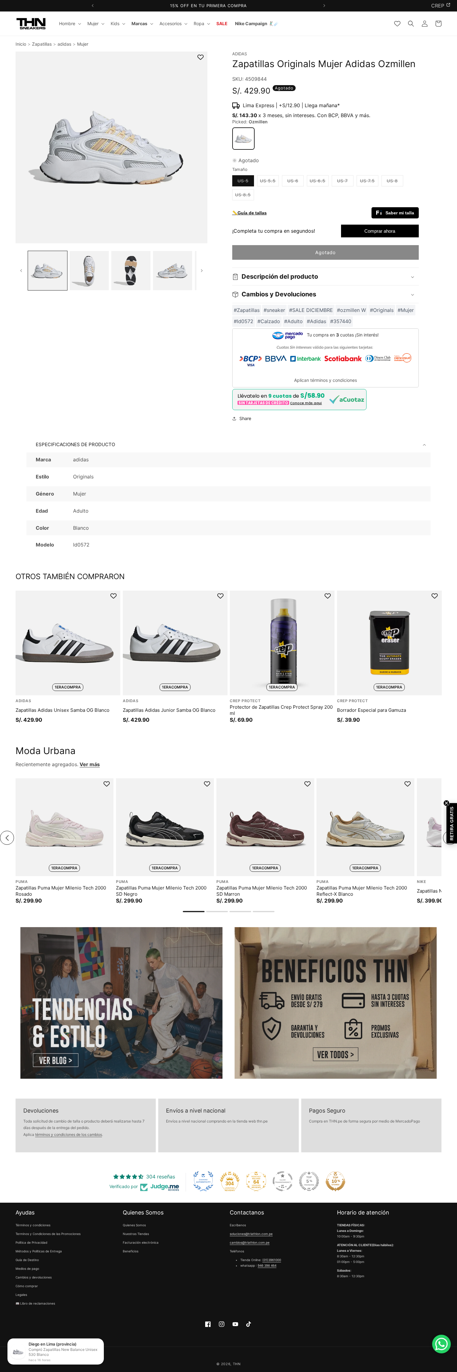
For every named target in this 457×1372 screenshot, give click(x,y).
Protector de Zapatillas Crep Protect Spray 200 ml (281, 710)
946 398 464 (267, 1266)
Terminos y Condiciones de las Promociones (48, 1234)
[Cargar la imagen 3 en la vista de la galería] (130, 270)
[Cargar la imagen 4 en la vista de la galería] (172, 270)
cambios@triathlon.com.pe (250, 1243)
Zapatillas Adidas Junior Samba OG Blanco (169, 710)
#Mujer (406, 310)
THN (237, 1364)
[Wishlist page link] (397, 24)
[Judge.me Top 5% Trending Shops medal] (309, 1181)
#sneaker (274, 310)
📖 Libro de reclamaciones (35, 1304)
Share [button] (245, 418)
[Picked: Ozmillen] (243, 138)
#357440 (340, 321)
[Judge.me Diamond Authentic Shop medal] (203, 1181)
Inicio (21, 44)
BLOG (437, 5)
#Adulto (293, 321)
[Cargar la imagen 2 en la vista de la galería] (89, 270)
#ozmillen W (351, 310)
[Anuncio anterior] (92, 5)
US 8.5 (244, 196)
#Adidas (316, 321)
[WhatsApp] (441, 1344)
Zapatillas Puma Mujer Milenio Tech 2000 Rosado (61, 891)
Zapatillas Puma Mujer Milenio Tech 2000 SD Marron (261, 891)
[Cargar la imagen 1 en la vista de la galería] (47, 270)
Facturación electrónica (141, 1243)
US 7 (345, 182)
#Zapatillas (247, 310)
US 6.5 (319, 182)
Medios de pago (27, 1269)
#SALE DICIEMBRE (311, 310)
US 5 (246, 182)
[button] (69, 23)
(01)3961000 (271, 1260)
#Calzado (268, 321)
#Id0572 (243, 321)
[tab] (194, 911)
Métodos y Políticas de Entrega (39, 1251)
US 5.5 (269, 182)
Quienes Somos (134, 1225)
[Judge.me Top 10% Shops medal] (335, 1181)
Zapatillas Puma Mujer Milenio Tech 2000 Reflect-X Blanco (361, 891)
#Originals (382, 310)
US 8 (395, 182)
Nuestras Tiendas (136, 1234)
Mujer (82, 44)
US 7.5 (369, 182)
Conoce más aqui (306, 403)
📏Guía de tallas (249, 213)
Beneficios (130, 1251)
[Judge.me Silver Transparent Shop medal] (283, 1181)
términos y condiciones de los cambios (68, 1134)
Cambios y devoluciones (34, 1277)
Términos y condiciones (33, 1225)
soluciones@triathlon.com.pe (251, 1234)
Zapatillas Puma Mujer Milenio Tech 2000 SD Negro (161, 891)
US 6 (295, 182)
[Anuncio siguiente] (324, 5)
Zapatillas (42, 44)
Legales (21, 1295)
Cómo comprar (27, 1286)
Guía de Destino (27, 1260)
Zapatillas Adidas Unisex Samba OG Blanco (62, 710)
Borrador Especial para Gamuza (371, 710)
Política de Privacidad (31, 1243)
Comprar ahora (379, 231)
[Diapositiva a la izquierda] (21, 270)
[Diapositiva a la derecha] (201, 270)
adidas (64, 44)
